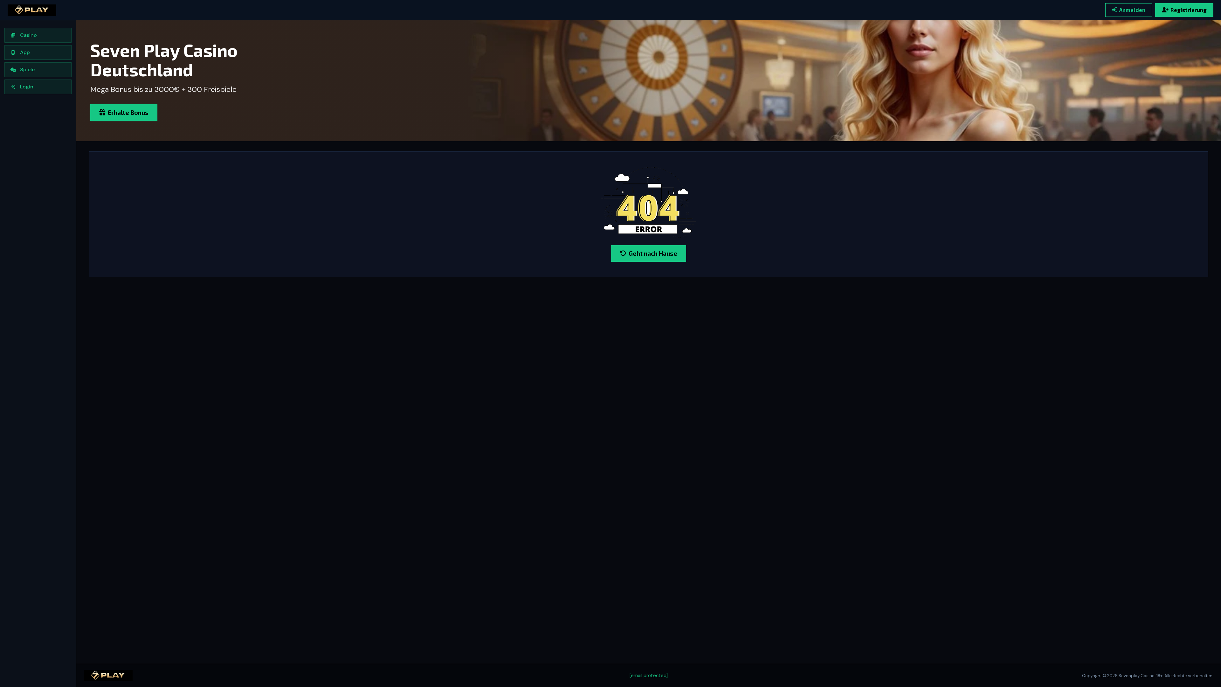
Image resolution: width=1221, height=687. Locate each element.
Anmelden (1132, 10)
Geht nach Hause (653, 253)
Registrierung (1188, 10)
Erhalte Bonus (128, 112)
